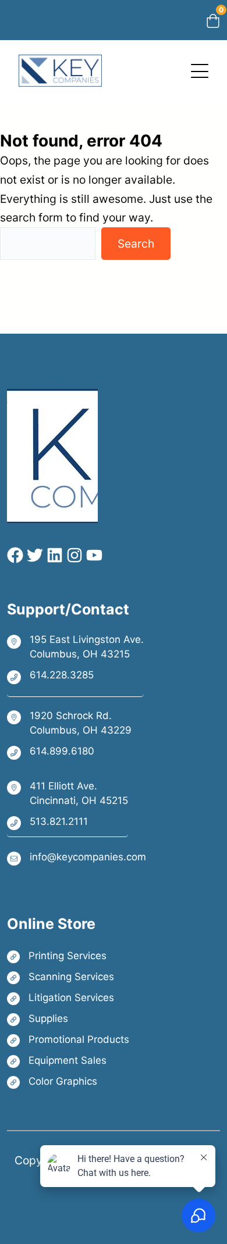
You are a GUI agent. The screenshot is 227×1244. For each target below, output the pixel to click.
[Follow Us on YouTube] (92, 555)
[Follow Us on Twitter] (33, 555)
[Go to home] (60, 64)
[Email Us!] (76, 858)
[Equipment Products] (68, 1060)
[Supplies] (68, 1018)
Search (136, 244)
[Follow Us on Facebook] (15, 555)
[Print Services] (68, 956)
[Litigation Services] (68, 998)
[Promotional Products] (68, 1039)
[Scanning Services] (68, 977)
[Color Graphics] (68, 1081)
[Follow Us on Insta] (73, 555)
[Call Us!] (75, 676)
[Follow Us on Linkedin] (53, 555)
